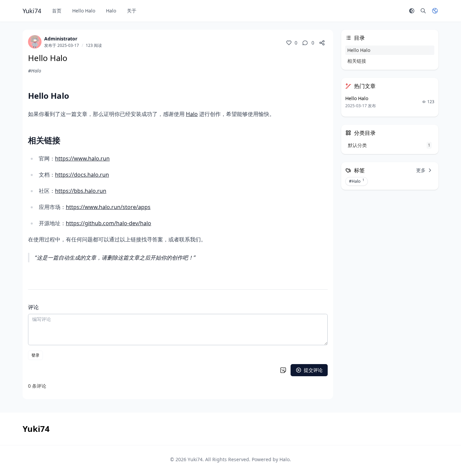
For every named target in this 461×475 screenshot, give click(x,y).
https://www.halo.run (82, 158)
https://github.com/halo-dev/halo (108, 223)
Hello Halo (83, 10)
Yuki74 (195, 459)
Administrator (60, 38)
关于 (131, 10)
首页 (56, 10)
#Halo (34, 70)
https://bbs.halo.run (80, 191)
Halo (111, 10)
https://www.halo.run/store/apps (108, 207)
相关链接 (356, 61)
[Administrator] (35, 42)
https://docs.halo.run (82, 174)
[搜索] (423, 11)
